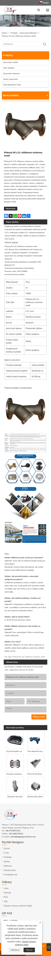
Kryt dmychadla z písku (15, 751)
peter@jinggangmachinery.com (23, 837)
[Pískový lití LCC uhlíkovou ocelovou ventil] (25, 127)
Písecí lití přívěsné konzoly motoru (36, 774)
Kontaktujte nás (10, 875)
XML (6, 901)
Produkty (14, 33)
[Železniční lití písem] (15, 785)
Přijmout (29, 950)
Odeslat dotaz (10, 208)
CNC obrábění (8, 68)
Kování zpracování (10, 79)
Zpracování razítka (10, 62)
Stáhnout (8, 866)
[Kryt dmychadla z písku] (15, 739)
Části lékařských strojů (12, 85)
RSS (6, 897)
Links (6, 888)
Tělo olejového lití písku (36, 751)
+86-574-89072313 (12, 831)
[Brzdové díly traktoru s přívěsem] (36, 785)
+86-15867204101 (16, 834)
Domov (4, 33)
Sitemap (7, 893)
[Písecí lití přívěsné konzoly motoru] (36, 762)
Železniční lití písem (15, 797)
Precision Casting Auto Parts (15, 774)
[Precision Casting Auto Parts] (15, 762)
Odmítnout (15, 950)
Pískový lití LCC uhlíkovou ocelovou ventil (19, 36)
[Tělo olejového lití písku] (36, 739)
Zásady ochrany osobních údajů (18, 906)
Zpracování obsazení (28, 33)
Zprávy (7, 861)
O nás (6, 853)
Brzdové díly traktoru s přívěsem (36, 797)
